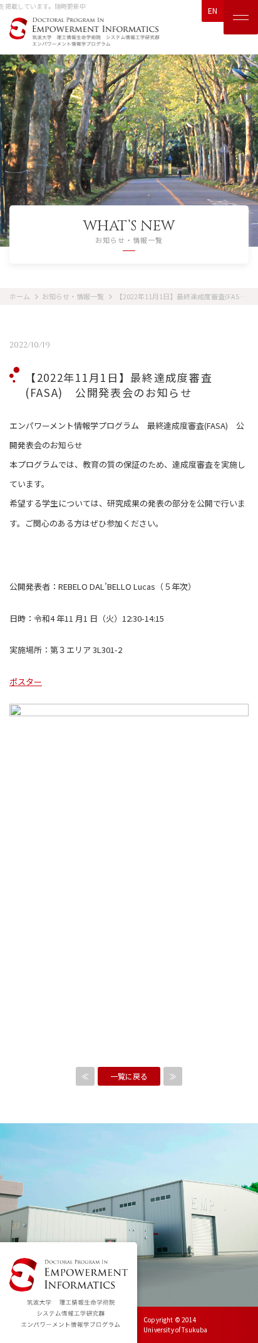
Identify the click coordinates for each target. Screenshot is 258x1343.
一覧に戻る (129, 1076)
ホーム (19, 296)
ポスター (25, 681)
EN (212, 10)
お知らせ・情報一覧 (73, 296)
